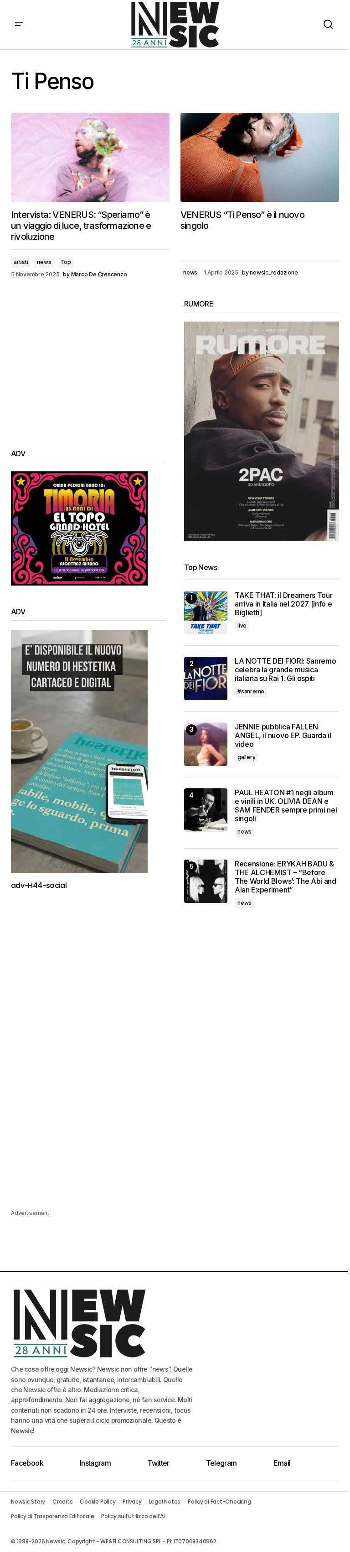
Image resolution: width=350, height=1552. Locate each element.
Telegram (221, 1463)
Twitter (158, 1463)
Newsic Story (28, 1501)
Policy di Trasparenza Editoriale (52, 1516)
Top (65, 262)
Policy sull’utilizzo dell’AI (133, 1516)
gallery (246, 757)
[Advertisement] (88, 364)
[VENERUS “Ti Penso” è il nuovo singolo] (259, 157)
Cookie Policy (97, 1501)
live (242, 625)
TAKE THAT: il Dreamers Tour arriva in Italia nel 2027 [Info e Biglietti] (283, 604)
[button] (19, 24)
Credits (62, 1501)
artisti (21, 262)
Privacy (132, 1501)
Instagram (95, 1463)
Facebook (27, 1463)
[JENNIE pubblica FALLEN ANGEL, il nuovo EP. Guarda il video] (205, 744)
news (44, 262)
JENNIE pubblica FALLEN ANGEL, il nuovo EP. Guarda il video (283, 736)
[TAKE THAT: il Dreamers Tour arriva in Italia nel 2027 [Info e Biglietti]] (205, 612)
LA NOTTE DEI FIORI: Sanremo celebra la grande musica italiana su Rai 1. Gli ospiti (285, 670)
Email (282, 1463)
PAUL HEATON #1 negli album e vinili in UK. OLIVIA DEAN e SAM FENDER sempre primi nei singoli (286, 806)
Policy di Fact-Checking (219, 1501)
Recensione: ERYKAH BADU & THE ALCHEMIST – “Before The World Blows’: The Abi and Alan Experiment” (285, 877)
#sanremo (250, 691)
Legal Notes (164, 1501)
